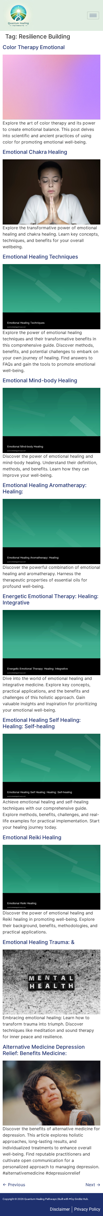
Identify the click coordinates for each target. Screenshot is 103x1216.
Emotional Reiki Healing (32, 837)
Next (93, 1184)
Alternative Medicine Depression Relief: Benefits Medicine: (44, 1050)
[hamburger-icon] (93, 15)
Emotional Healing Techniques (40, 257)
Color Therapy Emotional (34, 47)
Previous (14, 1184)
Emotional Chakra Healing (35, 152)
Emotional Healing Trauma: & (38, 942)
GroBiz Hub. (82, 1199)
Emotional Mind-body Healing (40, 380)
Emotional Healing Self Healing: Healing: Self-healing (42, 723)
